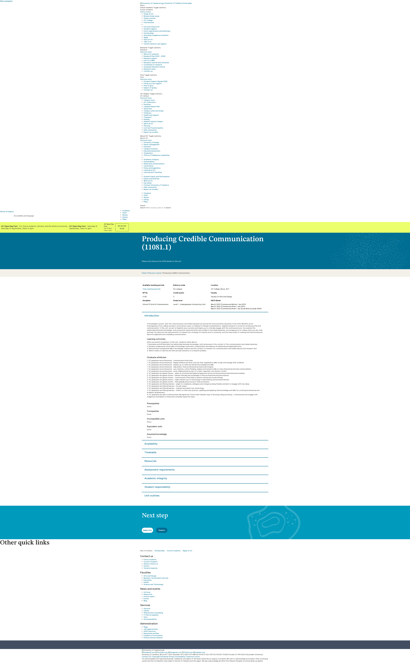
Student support (150, 29)
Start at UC (148, 40)
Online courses (149, 18)
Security (147, 126)
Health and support (151, 115)
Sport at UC (148, 124)
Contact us (148, 71)
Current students (174, 551)
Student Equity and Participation (157, 177)
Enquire (162, 530)
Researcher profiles (151, 633)
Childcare (147, 113)
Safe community (150, 130)
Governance (148, 166)
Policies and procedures (153, 638)
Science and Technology (153, 584)
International (149, 22)
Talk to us (147, 42)
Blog (145, 601)
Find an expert (149, 596)
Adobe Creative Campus (153, 121)
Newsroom (148, 594)
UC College (148, 20)
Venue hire (148, 109)
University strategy (151, 142)
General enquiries (150, 568)
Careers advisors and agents (155, 44)
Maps (146, 202)
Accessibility (180, 657)
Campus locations (151, 149)
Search (142, 208)
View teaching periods (151, 289)
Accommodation (150, 619)
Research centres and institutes (156, 63)
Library (146, 200)
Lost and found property (153, 128)
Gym (145, 617)
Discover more (146, 52)
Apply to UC (187, 551)
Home (144, 273)
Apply (146, 37)
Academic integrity (151, 159)
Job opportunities (151, 629)
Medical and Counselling (153, 613)
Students (147, 193)
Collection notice (193, 657)
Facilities (147, 104)
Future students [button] (146, 8)
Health (146, 582)
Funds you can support (153, 83)
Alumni (146, 197)
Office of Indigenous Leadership (156, 155)
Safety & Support (7, 211)
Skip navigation (6, 1)
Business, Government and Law (156, 578)
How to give (148, 86)
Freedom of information (153, 635)
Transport (148, 117)
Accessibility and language (24, 216)
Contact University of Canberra (156, 185)
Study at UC (148, 14)
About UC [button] (144, 136)
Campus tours (149, 100)
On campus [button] (144, 94)
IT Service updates (151, 615)
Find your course (154, 273)
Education (148, 580)
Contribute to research (153, 65)
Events (146, 599)
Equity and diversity (151, 179)
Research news (150, 69)
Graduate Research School (154, 67)
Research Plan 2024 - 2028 (154, 56)
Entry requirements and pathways (157, 31)
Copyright (156, 657)
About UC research (151, 54)
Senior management (152, 144)
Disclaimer (164, 657)
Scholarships (149, 33)
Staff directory (150, 631)
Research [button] (144, 48)
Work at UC (148, 181)
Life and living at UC (152, 27)
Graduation (148, 153)
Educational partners (152, 151)
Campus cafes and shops (153, 111)
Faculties (147, 147)
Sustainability (149, 162)
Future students (150, 560)
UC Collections (150, 102)
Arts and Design (150, 576)
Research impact (150, 58)
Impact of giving (150, 88)
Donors (146, 566)
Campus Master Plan (152, 107)
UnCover (147, 592)
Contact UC (146, 657)
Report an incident (151, 132)
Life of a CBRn (149, 60)
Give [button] (142, 75)
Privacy (172, 657)
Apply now (147, 530)
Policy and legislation (152, 168)
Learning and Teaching (153, 172)
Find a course (145, 12)
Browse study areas (151, 16)
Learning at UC (149, 170)
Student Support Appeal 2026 (155, 81)
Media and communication (154, 164)
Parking (146, 119)
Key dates (148, 183)
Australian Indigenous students (156, 35)
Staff (146, 195)
